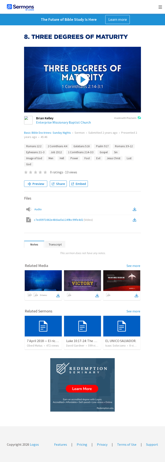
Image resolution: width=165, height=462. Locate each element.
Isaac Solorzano (115, 345)
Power (74, 158)
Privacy (102, 444)
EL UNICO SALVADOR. (120, 341)
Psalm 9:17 (102, 146)
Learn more (117, 19)
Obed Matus (35, 345)
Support (152, 444)
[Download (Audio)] (135, 209)
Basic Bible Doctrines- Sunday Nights (47, 133)
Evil (98, 158)
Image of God (34, 158)
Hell (62, 158)
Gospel (104, 152)
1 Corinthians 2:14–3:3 (80, 152)
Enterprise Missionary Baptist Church (63, 122)
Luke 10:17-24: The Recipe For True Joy (94, 341)
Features (60, 444)
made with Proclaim (125, 118)
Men (51, 158)
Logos (34, 444)
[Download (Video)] (135, 220)
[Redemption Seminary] (82, 385)
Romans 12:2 (33, 146)
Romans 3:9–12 (124, 146)
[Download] (58, 295)
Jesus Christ (113, 158)
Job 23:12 (56, 152)
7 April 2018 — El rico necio (46, 341)
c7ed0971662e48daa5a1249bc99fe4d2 (63, 220)
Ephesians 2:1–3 (35, 152)
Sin (116, 152)
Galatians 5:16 (81, 146)
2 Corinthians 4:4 (57, 146)
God (28, 164)
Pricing (82, 444)
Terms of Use (126, 444)
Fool (87, 158)
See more (133, 266)
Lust (129, 158)
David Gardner (75, 345)
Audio (38, 209)
